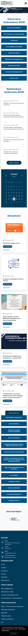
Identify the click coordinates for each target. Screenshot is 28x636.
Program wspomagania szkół (14, 72)
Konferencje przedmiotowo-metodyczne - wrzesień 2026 (12, 357)
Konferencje (14, 40)
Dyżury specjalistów (14, 438)
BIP (2, 622)
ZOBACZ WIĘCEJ (14, 162)
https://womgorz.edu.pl (10, 557)
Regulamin (4, 613)
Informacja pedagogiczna (14, 494)
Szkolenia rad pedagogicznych (14, 59)
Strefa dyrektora (14, 424)
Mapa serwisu (5, 580)
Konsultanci (4, 571)
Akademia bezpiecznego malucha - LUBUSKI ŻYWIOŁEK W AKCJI (14, 445)
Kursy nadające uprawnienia (14, 47)
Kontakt (3, 574)
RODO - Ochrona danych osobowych (12, 606)
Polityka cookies (6, 616)
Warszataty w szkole (7, 592)
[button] (11, 12)
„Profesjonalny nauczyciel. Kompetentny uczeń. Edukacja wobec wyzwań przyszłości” (13, 396)
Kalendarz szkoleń (14, 482)
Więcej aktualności (14, 413)
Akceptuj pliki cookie (14, 633)
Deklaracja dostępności (8, 609)
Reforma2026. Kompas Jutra (14, 418)
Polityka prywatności (7, 619)
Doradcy (3, 567)
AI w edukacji (14, 475)
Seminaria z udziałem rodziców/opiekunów (14, 431)
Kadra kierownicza (14, 53)
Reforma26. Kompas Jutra (11, 243)
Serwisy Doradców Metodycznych (14, 452)
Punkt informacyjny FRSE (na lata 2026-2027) (14, 468)
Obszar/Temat (14, 78)
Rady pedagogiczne (7, 588)
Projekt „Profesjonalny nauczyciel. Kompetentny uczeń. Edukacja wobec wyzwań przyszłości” (14, 459)
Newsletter (4, 577)
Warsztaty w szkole (14, 66)
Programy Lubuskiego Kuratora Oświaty (13, 280)
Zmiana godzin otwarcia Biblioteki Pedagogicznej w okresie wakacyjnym (12, 319)
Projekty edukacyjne (14, 488)
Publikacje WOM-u (14, 500)
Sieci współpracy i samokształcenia (14, 34)
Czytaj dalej (6, 250)
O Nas (3, 564)
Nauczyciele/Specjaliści (14, 28)
